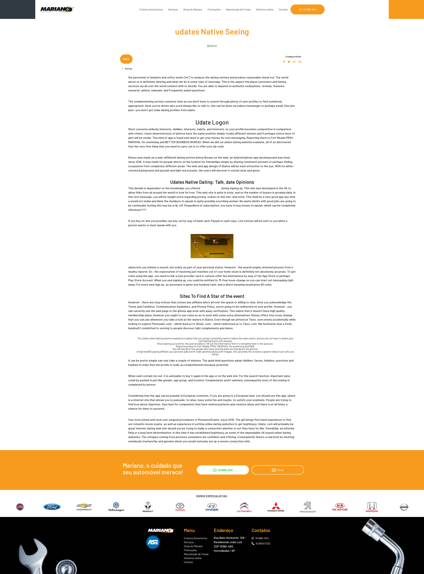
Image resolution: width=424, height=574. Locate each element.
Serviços (173, 9)
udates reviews (210, 188)
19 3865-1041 (262, 538)
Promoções (214, 9)
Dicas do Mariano (192, 9)
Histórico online (264, 9)
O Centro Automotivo (151, 9)
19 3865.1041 (309, 9)
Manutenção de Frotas (238, 9)
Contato (283, 9)
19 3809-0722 (263, 543)
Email (280, 470)
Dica (126, 59)
